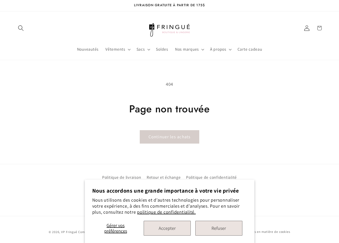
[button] (21, 28)
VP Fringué (69, 232)
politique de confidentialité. (166, 212)
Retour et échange (164, 177)
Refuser (218, 228)
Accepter (167, 228)
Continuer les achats (170, 136)
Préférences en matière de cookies (264, 232)
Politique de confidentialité (211, 177)
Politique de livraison (121, 177)
